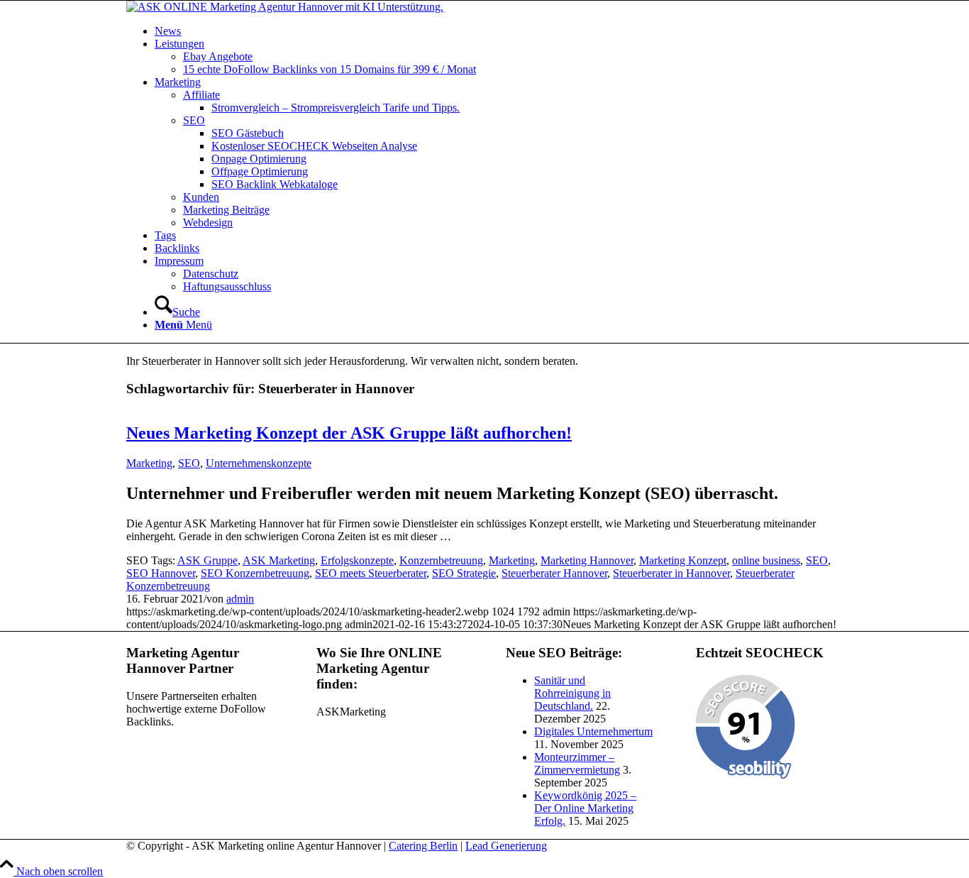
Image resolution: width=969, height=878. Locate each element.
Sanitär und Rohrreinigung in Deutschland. (572, 693)
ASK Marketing (279, 560)
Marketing (149, 463)
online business (766, 560)
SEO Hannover (160, 573)
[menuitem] (499, 31)
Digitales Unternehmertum (593, 731)
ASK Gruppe (207, 560)
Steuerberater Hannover (554, 573)
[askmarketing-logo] (284, 7)
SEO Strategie (464, 573)
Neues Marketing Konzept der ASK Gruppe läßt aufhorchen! (349, 433)
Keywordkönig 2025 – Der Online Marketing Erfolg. (585, 808)
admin (240, 599)
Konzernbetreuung (441, 560)
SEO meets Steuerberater (370, 573)
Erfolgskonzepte (357, 560)
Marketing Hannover (587, 560)
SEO (189, 463)
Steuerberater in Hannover (671, 573)
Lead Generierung (506, 846)
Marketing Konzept (682, 560)
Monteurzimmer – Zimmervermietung (577, 763)
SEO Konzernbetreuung (255, 573)
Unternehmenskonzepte (258, 463)
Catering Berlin (423, 846)
